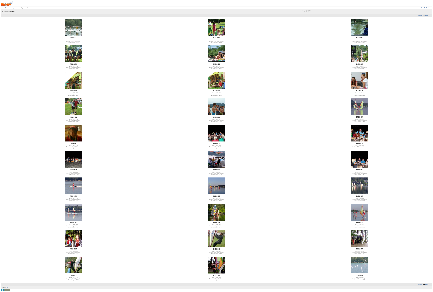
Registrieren (427, 7)
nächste (420, 15)
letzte (426, 15)
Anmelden (420, 7)
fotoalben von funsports (9, 8)
